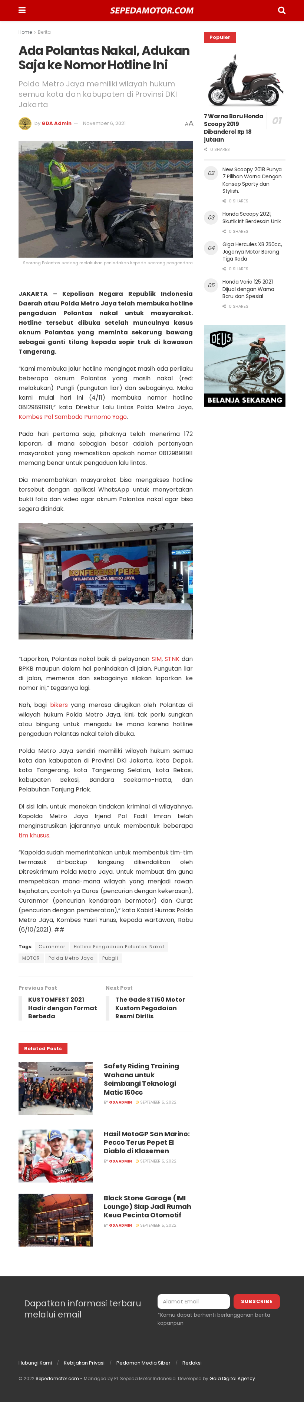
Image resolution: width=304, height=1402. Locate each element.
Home (25, 32)
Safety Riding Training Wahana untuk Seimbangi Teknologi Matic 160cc (141, 1079)
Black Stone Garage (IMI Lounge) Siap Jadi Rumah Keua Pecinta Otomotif (147, 1206)
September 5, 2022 (157, 1102)
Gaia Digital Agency (232, 1378)
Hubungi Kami (35, 1362)
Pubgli (110, 958)
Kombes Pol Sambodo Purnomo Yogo (73, 417)
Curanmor (52, 946)
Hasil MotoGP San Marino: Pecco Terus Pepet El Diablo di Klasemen (146, 1142)
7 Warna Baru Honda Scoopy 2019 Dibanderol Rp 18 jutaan (233, 127)
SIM (157, 659)
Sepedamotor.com (57, 1378)
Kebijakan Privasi (84, 1362)
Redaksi (192, 1362)
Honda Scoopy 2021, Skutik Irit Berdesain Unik (251, 217)
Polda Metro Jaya (71, 958)
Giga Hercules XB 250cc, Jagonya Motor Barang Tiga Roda (252, 251)
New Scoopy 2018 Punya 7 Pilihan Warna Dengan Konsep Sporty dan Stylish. (252, 180)
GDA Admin (57, 123)
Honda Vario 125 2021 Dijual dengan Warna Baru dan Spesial (248, 289)
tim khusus (34, 835)
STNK (172, 659)
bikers (59, 705)
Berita (44, 32)
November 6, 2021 (104, 123)
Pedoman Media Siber (143, 1362)
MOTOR (31, 958)
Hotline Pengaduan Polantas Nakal (119, 946)
